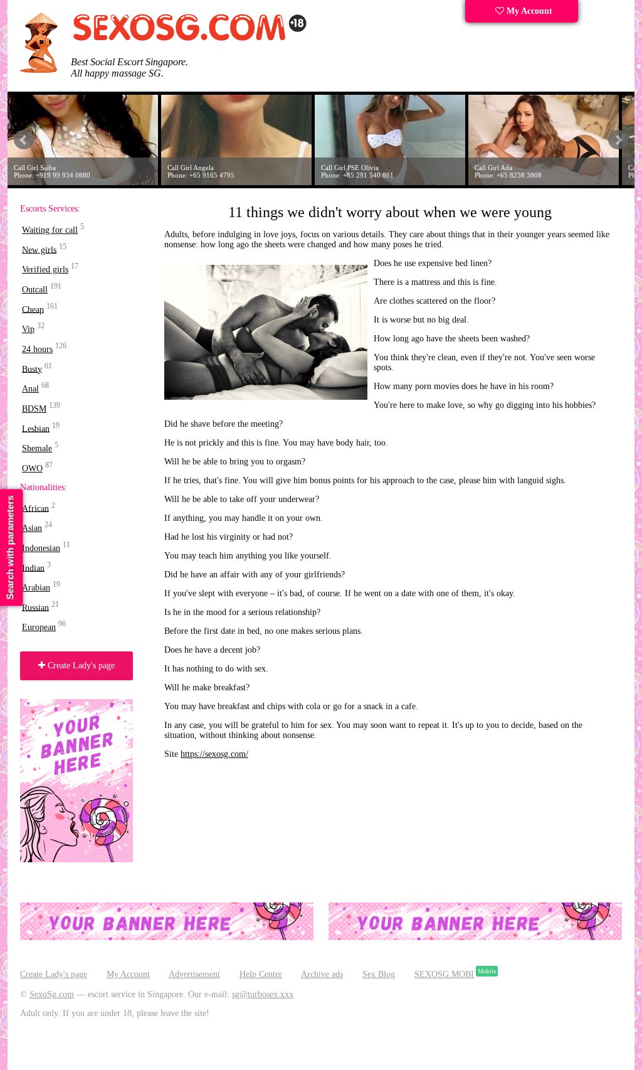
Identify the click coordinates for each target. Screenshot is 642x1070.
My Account (528, 11)
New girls (39, 249)
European (39, 627)
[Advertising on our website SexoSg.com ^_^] (166, 937)
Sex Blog (378, 974)
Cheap (33, 309)
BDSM (34, 409)
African (35, 508)
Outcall (35, 289)
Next (618, 140)
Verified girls (45, 269)
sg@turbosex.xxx (262, 994)
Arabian (36, 587)
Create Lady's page (80, 665)
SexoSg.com (51, 994)
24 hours (37, 349)
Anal (30, 388)
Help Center (260, 974)
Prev (24, 140)
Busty (32, 368)
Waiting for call (50, 230)
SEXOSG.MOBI (444, 974)
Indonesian (41, 548)
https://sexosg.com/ (214, 754)
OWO (32, 468)
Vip (28, 329)
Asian (32, 528)
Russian (35, 607)
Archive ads (322, 974)
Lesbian (36, 428)
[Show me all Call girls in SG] (189, 38)
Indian (33, 567)
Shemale (37, 448)
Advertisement (194, 974)
